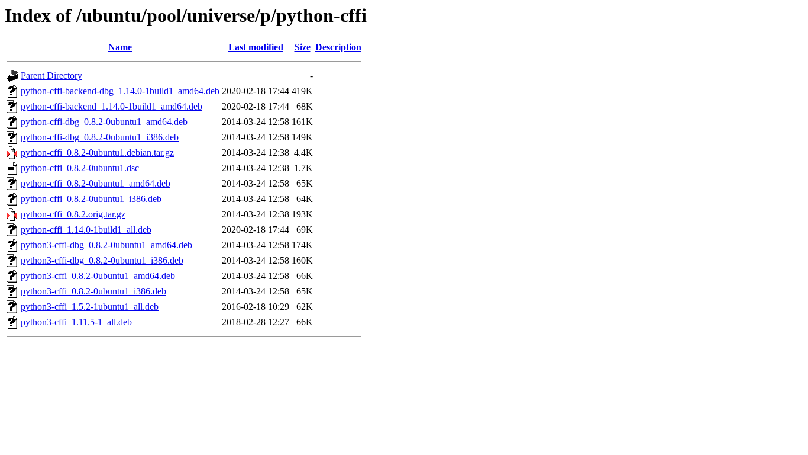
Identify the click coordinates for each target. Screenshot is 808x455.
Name (120, 47)
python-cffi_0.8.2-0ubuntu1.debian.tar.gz (97, 153)
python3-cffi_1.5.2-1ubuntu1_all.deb (90, 307)
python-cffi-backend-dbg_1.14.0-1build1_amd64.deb (120, 91)
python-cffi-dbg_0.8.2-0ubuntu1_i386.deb (100, 137)
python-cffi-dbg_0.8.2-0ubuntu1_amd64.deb (104, 122)
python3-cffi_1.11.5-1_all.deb (76, 322)
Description (338, 47)
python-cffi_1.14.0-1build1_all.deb (86, 230)
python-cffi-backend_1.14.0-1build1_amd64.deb (111, 106)
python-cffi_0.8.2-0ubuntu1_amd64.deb (95, 183)
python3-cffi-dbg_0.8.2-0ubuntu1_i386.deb (102, 260)
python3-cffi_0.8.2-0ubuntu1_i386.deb (93, 291)
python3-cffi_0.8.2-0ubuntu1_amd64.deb (98, 276)
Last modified (255, 47)
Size (303, 47)
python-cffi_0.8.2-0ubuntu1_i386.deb (91, 199)
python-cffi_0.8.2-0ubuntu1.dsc (80, 168)
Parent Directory (51, 76)
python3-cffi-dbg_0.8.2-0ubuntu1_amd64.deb (106, 245)
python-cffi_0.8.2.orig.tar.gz (73, 214)
